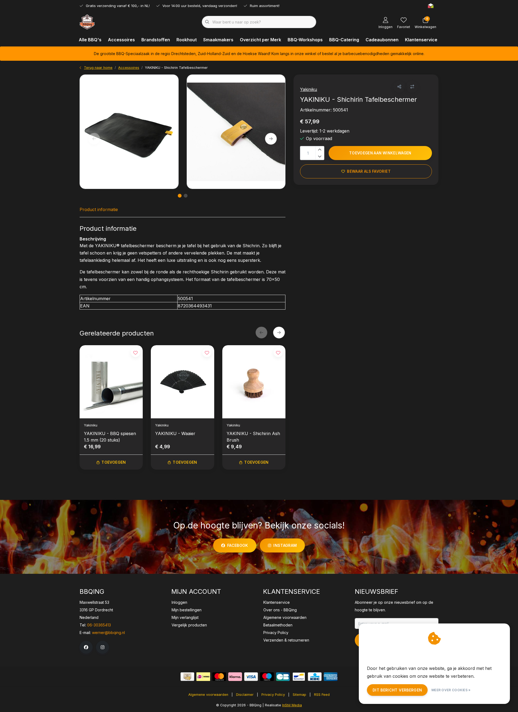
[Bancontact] (299, 676)
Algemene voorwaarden (208, 695)
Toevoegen (113, 462)
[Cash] (187, 676)
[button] (399, 87)
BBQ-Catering (344, 39)
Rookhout (186, 39)
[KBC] (315, 676)
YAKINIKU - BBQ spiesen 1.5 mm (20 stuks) (110, 437)
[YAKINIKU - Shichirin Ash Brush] (253, 381)
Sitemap (299, 695)
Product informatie (99, 209)
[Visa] (251, 676)
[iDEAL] (203, 676)
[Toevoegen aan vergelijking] (412, 87)
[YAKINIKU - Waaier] (182, 381)
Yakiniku (308, 89)
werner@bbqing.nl (108, 632)
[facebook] (86, 647)
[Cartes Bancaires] (283, 676)
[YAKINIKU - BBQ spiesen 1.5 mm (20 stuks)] (111, 381)
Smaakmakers (218, 39)
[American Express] (331, 676)
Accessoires (121, 39)
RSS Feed (322, 695)
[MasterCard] (219, 676)
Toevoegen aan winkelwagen (380, 153)
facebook (237, 545)
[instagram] (102, 647)
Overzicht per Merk (260, 39)
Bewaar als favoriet (369, 171)
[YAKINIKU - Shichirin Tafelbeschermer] (129, 131)
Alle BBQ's (90, 39)
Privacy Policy (273, 695)
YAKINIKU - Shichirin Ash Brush (253, 437)
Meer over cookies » (451, 690)
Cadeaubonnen (382, 39)
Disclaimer (245, 695)
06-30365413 (99, 625)
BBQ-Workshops (305, 39)
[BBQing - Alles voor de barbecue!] (87, 21)
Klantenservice (421, 39)
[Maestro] (267, 676)
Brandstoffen (155, 39)
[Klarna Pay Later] (235, 676)
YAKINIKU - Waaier (175, 433)
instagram (285, 545)
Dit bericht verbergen (397, 690)
